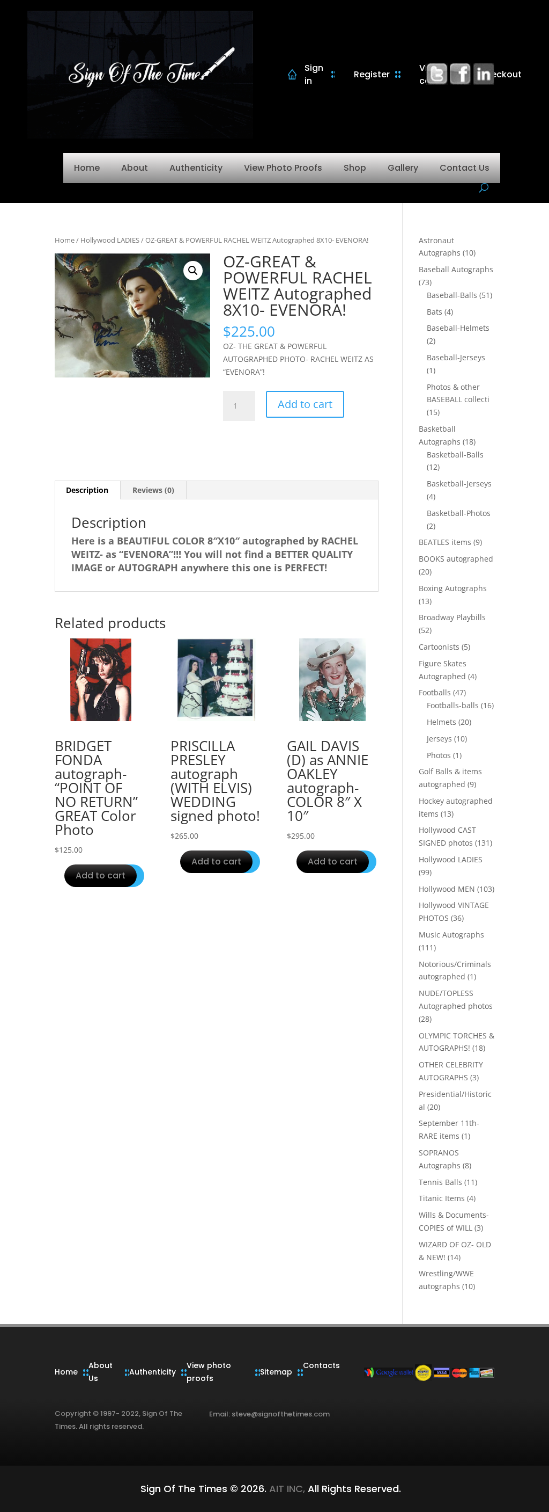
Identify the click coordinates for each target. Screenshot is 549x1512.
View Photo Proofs (283, 168)
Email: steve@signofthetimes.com (269, 1414)
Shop (355, 168)
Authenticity (195, 168)
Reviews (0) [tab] (153, 490)
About (134, 168)
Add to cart (305, 404)
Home (87, 168)
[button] (193, 270)
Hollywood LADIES (109, 240)
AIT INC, (285, 1488)
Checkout (500, 74)
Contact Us (464, 168)
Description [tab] (87, 490)
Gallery (403, 168)
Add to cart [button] (100, 875)
